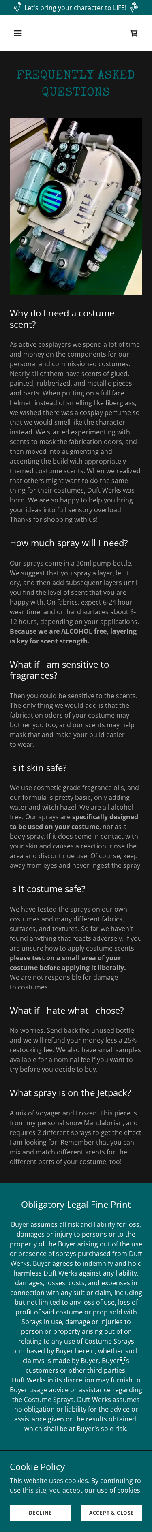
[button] (25, 33)
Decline (40, 1512)
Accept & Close (111, 1512)
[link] (134, 33)
